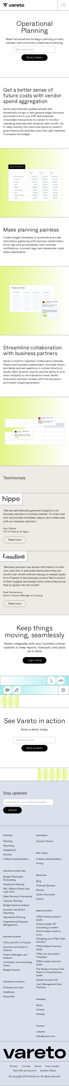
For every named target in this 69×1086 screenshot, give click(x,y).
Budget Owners (11, 969)
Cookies (26, 1066)
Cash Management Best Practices (49, 986)
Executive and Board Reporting (14, 911)
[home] (12, 5)
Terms (37, 1066)
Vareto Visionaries (45, 894)
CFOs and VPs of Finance (17, 942)
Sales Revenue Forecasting (17, 896)
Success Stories (44, 841)
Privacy (14, 1066)
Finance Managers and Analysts (15, 956)
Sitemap (40, 1014)
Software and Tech (13, 987)
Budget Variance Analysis (16, 905)
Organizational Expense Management (15, 923)
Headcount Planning (13, 884)
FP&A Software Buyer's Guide (48, 918)
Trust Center (52, 1066)
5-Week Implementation (15, 859)
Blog (38, 881)
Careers (40, 1009)
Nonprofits (9, 996)
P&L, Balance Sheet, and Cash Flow (16, 890)
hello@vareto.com (45, 1036)
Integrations (9, 850)
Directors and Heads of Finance (15, 948)
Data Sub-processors (24, 1070)
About (39, 1005)
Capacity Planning (12, 900)
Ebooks (40, 890)
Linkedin (40, 1031)
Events (40, 898)
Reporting (8, 845)
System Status (48, 1070)
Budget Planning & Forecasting (13, 878)
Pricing (39, 863)
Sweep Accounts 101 (47, 979)
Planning (7, 841)
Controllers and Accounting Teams (17, 964)
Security (7, 854)
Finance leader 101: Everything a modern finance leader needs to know (48, 929)
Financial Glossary (45, 885)
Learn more (35, 660)
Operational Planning (14, 917)
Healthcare (9, 992)
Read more (14, 540)
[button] (63, 5)
